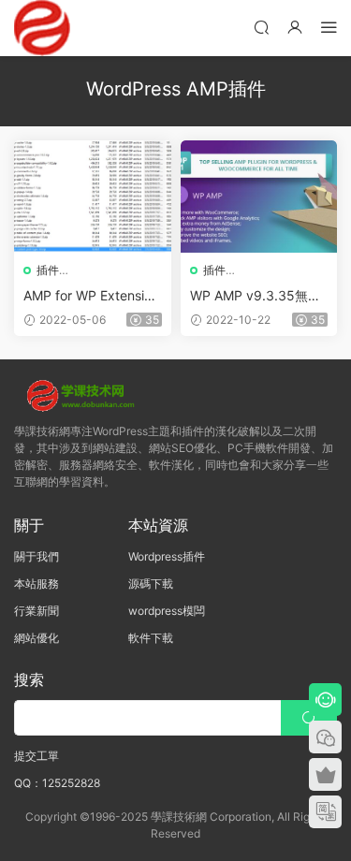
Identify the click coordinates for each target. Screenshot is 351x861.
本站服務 (36, 583)
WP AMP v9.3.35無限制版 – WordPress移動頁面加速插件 (256, 296)
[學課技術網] (42, 28)
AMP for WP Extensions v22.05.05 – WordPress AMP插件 (91, 296)
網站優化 (36, 638)
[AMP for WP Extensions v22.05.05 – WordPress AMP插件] (92, 196)
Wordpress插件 (166, 556)
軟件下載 (150, 638)
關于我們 (36, 556)
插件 (48, 270)
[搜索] (261, 26)
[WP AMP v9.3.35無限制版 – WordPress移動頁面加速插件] (259, 196)
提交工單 (36, 756)
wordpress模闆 (166, 611)
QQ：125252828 (57, 783)
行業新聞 (36, 611)
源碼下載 (150, 583)
